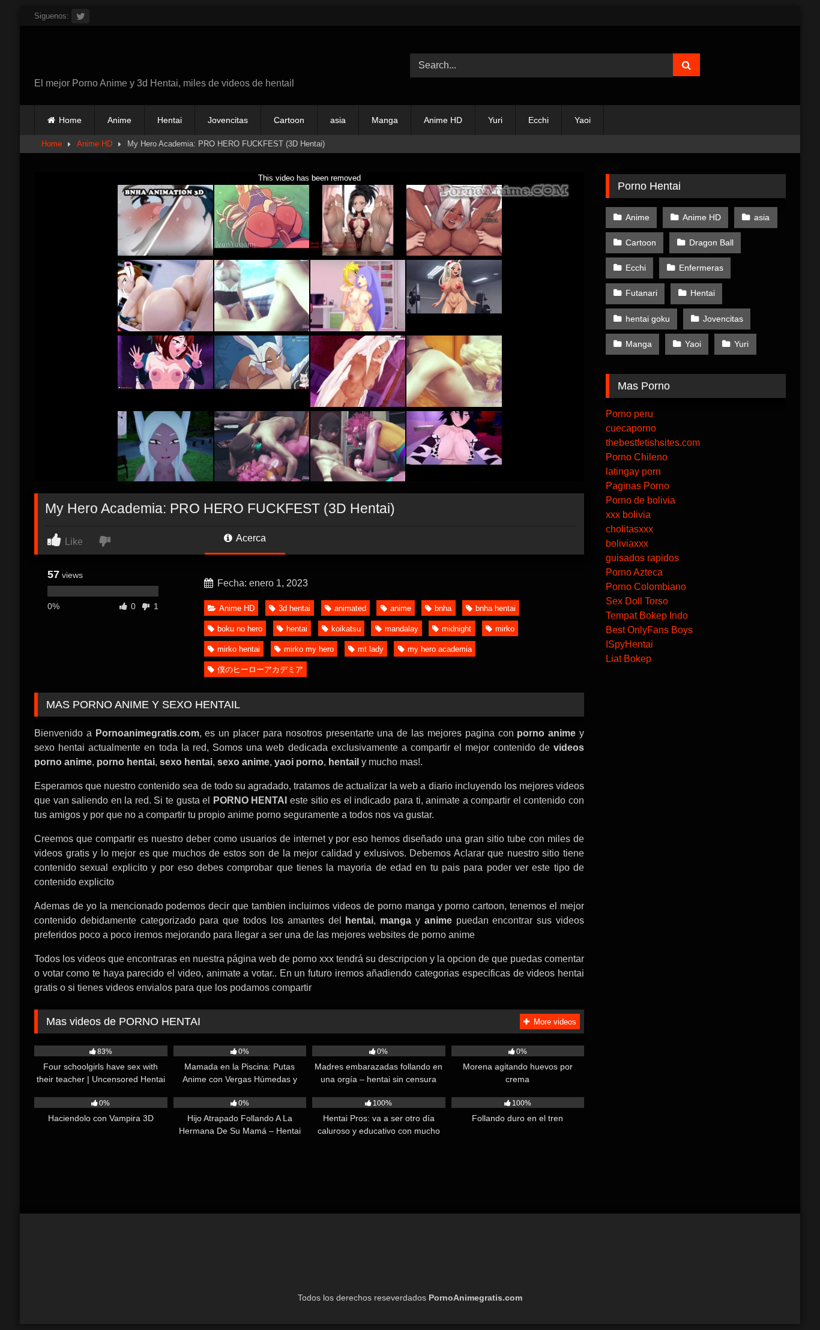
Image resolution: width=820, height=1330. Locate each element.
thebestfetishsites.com (653, 443)
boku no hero (239, 628)
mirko (504, 628)
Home (70, 120)
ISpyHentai (629, 644)
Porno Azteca (634, 572)
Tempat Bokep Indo (647, 615)
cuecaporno (631, 428)
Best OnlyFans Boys (649, 630)
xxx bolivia (628, 515)
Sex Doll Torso (637, 601)
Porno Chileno (637, 457)
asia (338, 120)
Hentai (169, 120)
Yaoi (582, 120)
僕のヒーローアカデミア (260, 669)
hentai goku (648, 318)
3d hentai (294, 608)
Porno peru (629, 414)
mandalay (401, 628)
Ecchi (538, 120)
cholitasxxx (629, 529)
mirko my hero (309, 649)
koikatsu (346, 628)
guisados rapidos (642, 558)
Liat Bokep (628, 659)
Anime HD (443, 120)
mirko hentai (238, 649)
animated (350, 608)
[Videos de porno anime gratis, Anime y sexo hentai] (115, 55)
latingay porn (633, 471)
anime (400, 608)
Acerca (250, 538)
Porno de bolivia (640, 500)
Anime (119, 120)
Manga (385, 120)
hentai (296, 628)
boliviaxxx (627, 543)
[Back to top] (783, 1294)
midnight (456, 628)
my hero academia (440, 649)
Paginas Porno (637, 486)
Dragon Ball (711, 242)
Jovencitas (228, 120)
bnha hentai (495, 608)
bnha (443, 608)
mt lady (371, 649)
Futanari (641, 293)
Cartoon (289, 120)
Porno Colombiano (646, 587)
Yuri (495, 120)
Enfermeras (701, 267)
